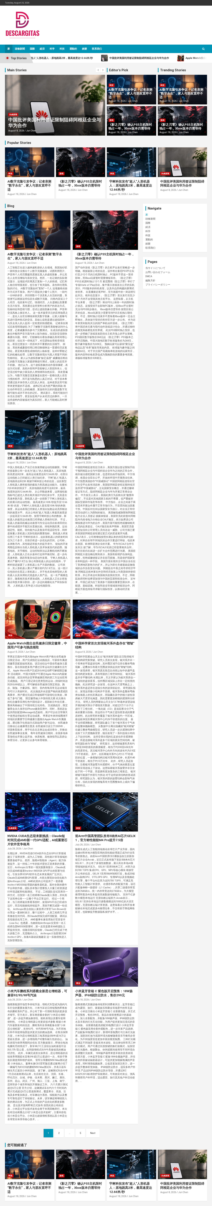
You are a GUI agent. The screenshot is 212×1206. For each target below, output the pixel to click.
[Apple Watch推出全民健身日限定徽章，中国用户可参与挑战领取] (38, 619)
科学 (52, 48)
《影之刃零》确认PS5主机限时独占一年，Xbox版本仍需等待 (130, 126)
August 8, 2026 (16, 130)
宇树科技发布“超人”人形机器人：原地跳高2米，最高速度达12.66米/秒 (130, 185)
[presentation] (98, 70)
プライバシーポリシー (157, 284)
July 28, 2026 (14, 848)
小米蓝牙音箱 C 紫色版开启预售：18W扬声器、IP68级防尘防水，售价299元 (104, 993)
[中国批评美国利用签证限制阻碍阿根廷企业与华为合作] (105, 430)
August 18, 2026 (117, 101)
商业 (10, 983)
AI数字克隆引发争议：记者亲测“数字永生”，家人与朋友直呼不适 (130, 93)
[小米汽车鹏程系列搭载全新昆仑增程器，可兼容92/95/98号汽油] (38, 967)
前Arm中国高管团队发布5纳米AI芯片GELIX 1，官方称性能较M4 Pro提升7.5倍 (105, 838)
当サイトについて (155, 268)
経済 (42, 48)
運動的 (73, 48)
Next (92, 1133)
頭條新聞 (20, 48)
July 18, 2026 (82, 999)
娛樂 (84, 48)
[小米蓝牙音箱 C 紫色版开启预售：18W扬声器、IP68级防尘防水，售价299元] (105, 967)
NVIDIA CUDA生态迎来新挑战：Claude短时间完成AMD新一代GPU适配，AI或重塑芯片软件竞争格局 (37, 840)
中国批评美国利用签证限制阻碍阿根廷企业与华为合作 (182, 183)
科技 (62, 48)
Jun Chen (31, 130)
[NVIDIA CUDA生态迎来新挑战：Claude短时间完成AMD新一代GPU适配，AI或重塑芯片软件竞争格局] (38, 812)
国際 (32, 48)
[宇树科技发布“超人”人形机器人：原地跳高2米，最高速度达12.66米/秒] (38, 430)
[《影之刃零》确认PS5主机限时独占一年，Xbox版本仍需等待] (105, 230)
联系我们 (97, 48)
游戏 (111, 120)
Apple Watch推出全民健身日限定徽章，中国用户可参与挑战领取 (37, 645)
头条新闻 (13, 114)
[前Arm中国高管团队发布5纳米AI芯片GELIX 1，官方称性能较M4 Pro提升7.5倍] (105, 812)
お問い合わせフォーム (157, 272)
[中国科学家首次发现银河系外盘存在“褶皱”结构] (105, 619)
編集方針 (150, 280)
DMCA (148, 276)
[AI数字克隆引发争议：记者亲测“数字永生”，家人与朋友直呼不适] (38, 230)
